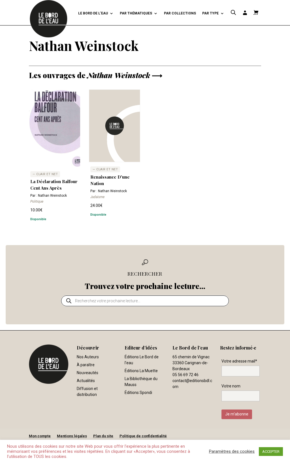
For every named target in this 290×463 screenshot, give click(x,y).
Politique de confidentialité (143, 436)
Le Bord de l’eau (93, 13)
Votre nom (230, 386)
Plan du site (103, 436)
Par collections (180, 13)
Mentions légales (72, 436)
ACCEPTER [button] (271, 451)
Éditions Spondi (138, 392)
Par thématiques (136, 13)
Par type (210, 13)
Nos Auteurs (88, 357)
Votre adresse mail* (239, 361)
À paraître (86, 365)
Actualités (86, 380)
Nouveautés (87, 372)
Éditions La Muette (141, 370)
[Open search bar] (233, 12)
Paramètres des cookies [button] (232, 451)
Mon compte (40, 436)
